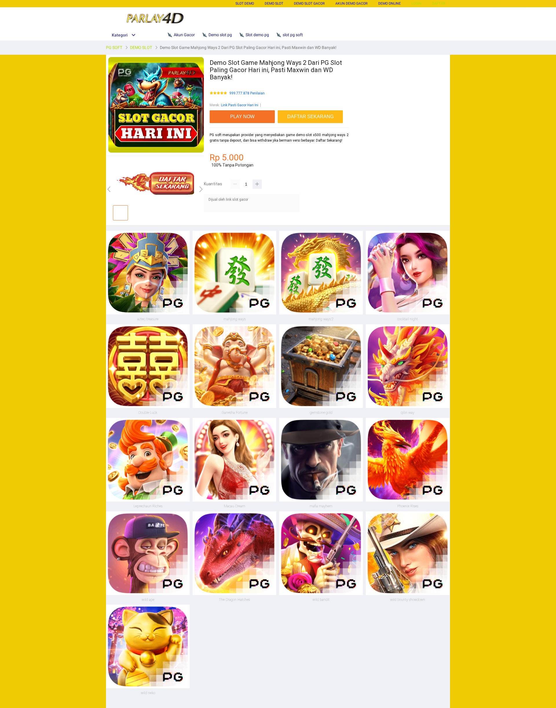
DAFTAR (438, 3)
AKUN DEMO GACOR (351, 3)
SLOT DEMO (244, 3)
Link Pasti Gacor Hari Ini (239, 105)
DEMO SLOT (274, 3)
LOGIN (416, 3)
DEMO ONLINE (389, 3)
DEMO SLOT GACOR (309, 3)
